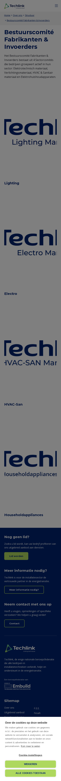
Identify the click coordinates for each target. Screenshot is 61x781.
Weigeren (30, 764)
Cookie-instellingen (30, 755)
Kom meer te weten (30, 746)
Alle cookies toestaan (30, 773)
